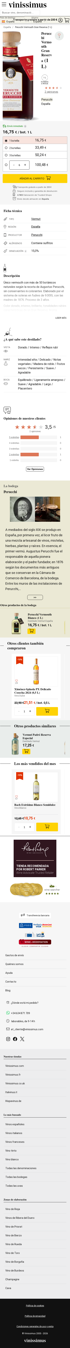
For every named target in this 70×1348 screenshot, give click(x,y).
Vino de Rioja (12, 1209)
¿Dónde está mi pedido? (24, 1002)
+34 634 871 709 (20, 1013)
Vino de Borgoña (14, 1261)
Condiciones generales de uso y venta (35, 1326)
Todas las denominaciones (20, 1168)
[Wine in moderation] (35, 943)
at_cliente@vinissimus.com (27, 1029)
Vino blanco (12, 1159)
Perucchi (46, 99)
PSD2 (27, 925)
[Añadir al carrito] (31, 631)
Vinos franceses (14, 1141)
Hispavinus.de (13, 1101)
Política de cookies (35, 1305)
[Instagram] (8, 1040)
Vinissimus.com (14, 1065)
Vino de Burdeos (14, 1270)
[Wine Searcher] (35, 890)
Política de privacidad (35, 1316)
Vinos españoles (14, 1124)
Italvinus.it (11, 1092)
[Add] (47, 711)
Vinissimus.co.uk (15, 1083)
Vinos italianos (13, 1133)
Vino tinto (11, 1150)
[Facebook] (16, 1040)
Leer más (60, 318)
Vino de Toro (12, 1253)
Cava (8, 1288)
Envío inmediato (16, 126)
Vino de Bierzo (13, 1235)
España (7, 27)
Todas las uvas (14, 1185)
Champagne (12, 1279)
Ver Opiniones (35, 469)
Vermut (36, 219)
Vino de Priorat (13, 1226)
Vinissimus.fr (13, 1074)
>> (35, 597)
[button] (60, 20)
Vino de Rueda (13, 1244)
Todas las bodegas (16, 1177)
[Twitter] (23, 1040)
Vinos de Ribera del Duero (19, 1217)
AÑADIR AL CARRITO (32, 178)
